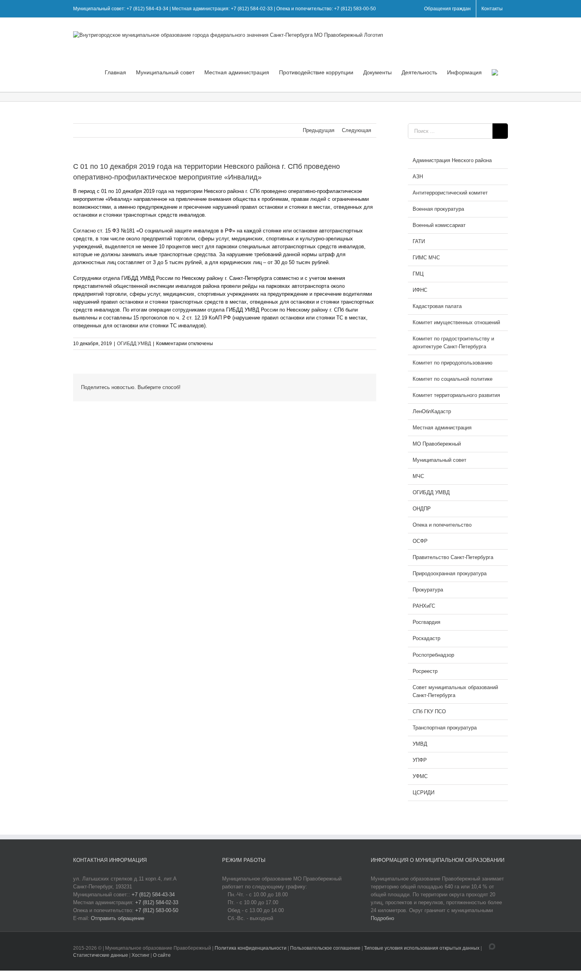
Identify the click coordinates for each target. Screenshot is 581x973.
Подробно (382, 918)
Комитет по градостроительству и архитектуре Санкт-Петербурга (453, 343)
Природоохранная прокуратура (450, 573)
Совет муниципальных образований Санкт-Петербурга (455, 691)
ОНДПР (422, 509)
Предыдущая (318, 130)
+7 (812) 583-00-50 (156, 910)
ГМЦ (418, 274)
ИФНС (420, 290)
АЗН (418, 176)
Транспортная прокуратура (445, 728)
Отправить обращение (117, 918)
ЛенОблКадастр (432, 411)
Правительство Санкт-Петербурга (453, 557)
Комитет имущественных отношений (456, 322)
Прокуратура (428, 590)
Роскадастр (426, 638)
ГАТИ (419, 241)
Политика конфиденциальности (251, 948)
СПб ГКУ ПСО (429, 711)
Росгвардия (426, 622)
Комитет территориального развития (456, 395)
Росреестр (425, 671)
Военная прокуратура (438, 209)
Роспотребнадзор (433, 655)
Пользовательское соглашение (326, 948)
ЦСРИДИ (423, 792)
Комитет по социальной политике (452, 379)
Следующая (356, 130)
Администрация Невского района (452, 160)
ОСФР (420, 541)
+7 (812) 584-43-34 (153, 894)
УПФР (420, 760)
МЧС (418, 476)
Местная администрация (442, 428)
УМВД (420, 744)
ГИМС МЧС (426, 258)
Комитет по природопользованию (452, 363)
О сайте (162, 955)
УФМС (420, 776)
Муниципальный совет (439, 460)
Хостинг (140, 955)
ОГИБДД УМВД (134, 343)
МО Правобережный (437, 444)
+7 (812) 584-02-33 (156, 902)
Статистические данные (100, 955)
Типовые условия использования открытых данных (421, 948)
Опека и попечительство (442, 525)
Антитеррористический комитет (450, 193)
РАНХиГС (424, 606)
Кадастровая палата (437, 306)
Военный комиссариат (439, 225)
